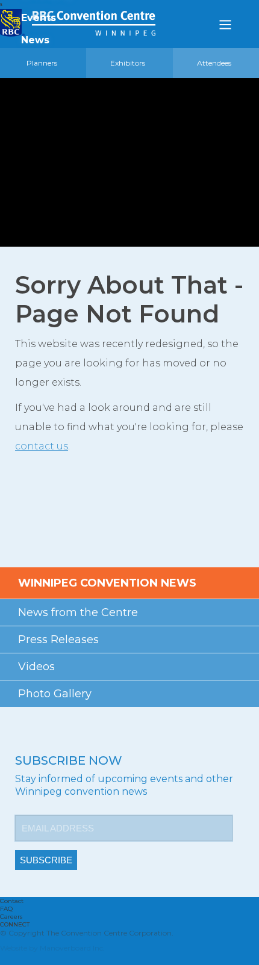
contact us (41, 446)
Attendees (214, 62)
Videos (36, 666)
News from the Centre (78, 612)
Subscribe (46, 860)
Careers (11, 916)
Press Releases (58, 639)
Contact (11, 901)
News (35, 40)
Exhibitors (127, 62)
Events (38, 17)
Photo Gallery (55, 693)
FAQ (6, 909)
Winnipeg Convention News (107, 583)
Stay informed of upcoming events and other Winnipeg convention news (124, 785)
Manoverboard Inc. (72, 947)
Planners (42, 62)
